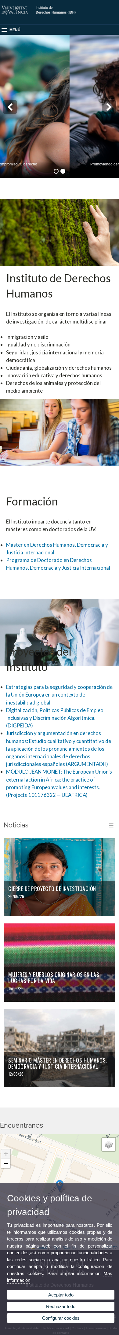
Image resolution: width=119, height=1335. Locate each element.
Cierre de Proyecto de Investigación (52, 889)
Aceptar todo (61, 1294)
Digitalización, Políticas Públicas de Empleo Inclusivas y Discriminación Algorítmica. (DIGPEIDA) (54, 718)
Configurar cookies (61, 1318)
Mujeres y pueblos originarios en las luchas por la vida (53, 978)
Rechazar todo (60, 1306)
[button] (5, 1154)
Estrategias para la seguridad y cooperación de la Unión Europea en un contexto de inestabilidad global (59, 694)
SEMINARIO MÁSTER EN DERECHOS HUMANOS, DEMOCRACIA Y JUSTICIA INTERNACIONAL (57, 1063)
